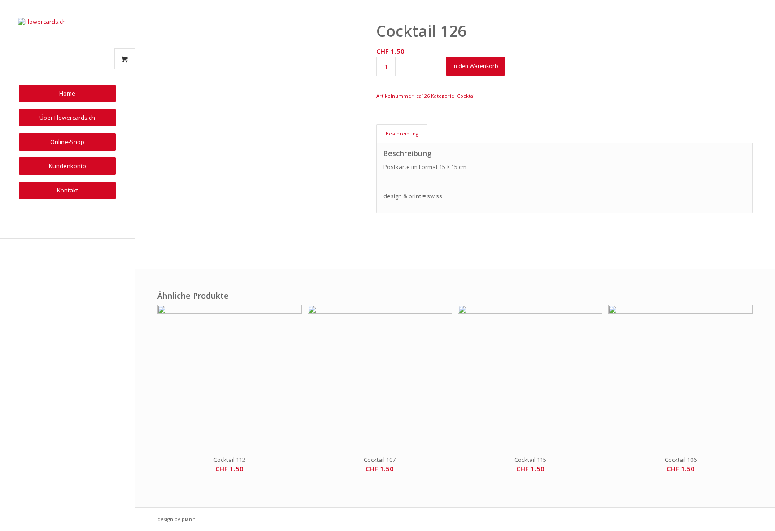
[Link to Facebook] (22, 226)
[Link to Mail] (112, 226)
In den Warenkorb (475, 66)
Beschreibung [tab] (402, 133)
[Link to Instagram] (67, 226)
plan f (188, 519)
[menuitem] (67, 93)
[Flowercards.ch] (67, 34)
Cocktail (466, 95)
